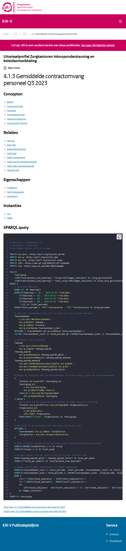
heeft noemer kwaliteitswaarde (22, 161)
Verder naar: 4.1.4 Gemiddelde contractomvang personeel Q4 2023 (34, 511)
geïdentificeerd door (16, 149)
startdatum (12, 196)
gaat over (11, 144)
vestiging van (13, 170)
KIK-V (7, 21)
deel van (11, 140)
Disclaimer (115, 541)
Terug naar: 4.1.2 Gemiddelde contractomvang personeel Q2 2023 (34, 507)
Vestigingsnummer (16, 114)
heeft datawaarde (15, 192)
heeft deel (11, 153)
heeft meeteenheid (16, 157)
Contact (114, 534)
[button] (120, 21)
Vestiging (11, 110)
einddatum (12, 187)
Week (9, 218)
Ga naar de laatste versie (98, 45)
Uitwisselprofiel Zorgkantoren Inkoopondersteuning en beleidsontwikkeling (48, 58)
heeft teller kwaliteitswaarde (20, 166)
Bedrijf (10, 102)
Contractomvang (15, 106)
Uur (8, 213)
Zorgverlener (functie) (17, 123)
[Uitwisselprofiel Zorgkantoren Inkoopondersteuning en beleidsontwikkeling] (15, 34)
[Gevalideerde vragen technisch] (24, 34)
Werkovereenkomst (16, 119)
